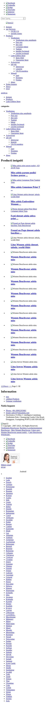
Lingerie (19, 69)
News (8, 86)
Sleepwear (20, 67)
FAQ (8, 89)
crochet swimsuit (22, 53)
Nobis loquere (11, 84)
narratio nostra (16, 34)
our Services (10, 29)
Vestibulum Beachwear (10, 428)
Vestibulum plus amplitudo (26, 40)
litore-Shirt (20, 58)
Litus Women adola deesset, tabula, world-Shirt (25, 246)
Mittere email (6, 465)
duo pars (19, 45)
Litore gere (35, 430)
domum (9, 27)
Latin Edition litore (18, 56)
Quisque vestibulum (13, 401)
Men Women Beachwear (20, 430)
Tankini (19, 49)
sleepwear (15, 140)
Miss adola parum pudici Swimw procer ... (23, 174)
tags (7, 397)
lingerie (14, 142)
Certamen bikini (22, 47)
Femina (18, 80)
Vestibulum (15, 38)
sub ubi (13, 64)
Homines (19, 78)
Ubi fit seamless (22, 71)
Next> (6, 386)
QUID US (15, 31)
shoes (13, 82)
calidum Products (12, 399)
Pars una (19, 42)
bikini (13, 122)
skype (3, 467)
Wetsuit (14, 73)
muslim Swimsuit (22, 51)
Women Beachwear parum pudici (14, 432)
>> (10, 386)
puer (17, 75)
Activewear (15, 62)
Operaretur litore (22, 60)
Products (9, 36)
